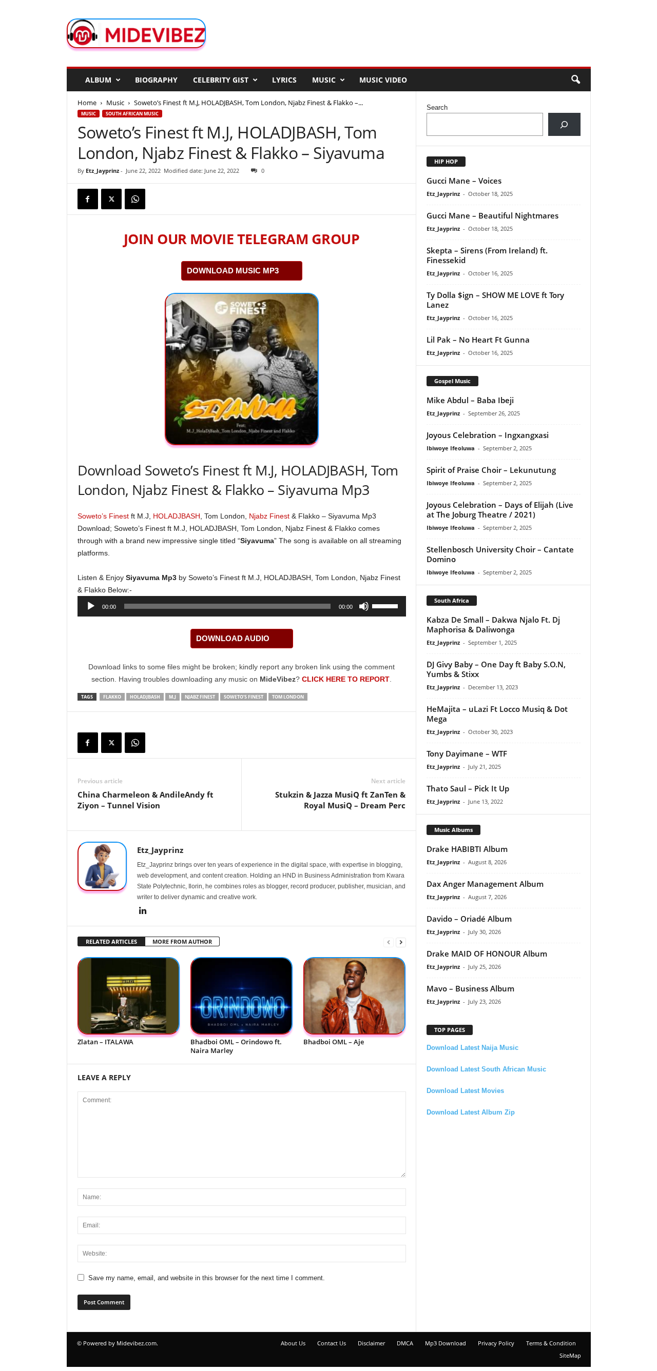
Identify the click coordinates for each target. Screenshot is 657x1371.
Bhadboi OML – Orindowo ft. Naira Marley (236, 1046)
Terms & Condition (551, 1343)
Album (98, 80)
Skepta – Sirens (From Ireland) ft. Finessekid (487, 255)
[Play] (91, 606)
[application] (242, 606)
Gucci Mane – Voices (464, 180)
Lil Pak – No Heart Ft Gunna (478, 339)
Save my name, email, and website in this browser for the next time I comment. (206, 1278)
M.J (172, 696)
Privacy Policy (496, 1343)
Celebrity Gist (220, 80)
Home (87, 102)
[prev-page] (388, 942)
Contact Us (331, 1343)
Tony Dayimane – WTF (467, 753)
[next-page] (401, 942)
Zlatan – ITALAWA (105, 1041)
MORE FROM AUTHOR (182, 941)
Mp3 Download (445, 1343)
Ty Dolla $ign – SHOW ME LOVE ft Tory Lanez (495, 300)
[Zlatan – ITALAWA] (129, 996)
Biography (156, 80)
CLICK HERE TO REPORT (346, 679)
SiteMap (570, 1355)
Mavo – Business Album (470, 988)
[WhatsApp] (135, 199)
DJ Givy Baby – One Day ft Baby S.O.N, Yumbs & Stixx (496, 669)
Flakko (112, 696)
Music (324, 80)
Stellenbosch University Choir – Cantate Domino (500, 554)
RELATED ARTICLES (111, 941)
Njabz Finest (269, 516)
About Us (293, 1343)
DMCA (405, 1343)
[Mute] (364, 606)
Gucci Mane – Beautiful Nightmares (492, 215)
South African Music (132, 113)
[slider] (386, 605)
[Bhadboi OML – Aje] (354, 996)
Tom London (288, 696)
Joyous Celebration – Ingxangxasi (488, 435)
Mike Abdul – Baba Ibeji (470, 400)
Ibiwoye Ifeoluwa (451, 448)
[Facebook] (88, 199)
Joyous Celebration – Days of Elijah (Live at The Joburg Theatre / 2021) (500, 510)
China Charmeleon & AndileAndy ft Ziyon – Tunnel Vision (146, 799)
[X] (111, 199)
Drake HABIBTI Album (467, 849)
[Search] (564, 124)
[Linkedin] (143, 911)
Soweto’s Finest (103, 516)
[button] (575, 80)
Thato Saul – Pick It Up (468, 788)
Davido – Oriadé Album (469, 918)
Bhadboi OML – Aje (333, 1041)
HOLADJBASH (176, 516)
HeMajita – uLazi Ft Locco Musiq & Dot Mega (497, 714)
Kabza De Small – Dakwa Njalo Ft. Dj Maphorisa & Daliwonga (493, 624)
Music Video (383, 80)
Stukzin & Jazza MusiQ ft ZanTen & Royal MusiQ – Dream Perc (340, 799)
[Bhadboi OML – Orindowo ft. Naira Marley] (241, 996)
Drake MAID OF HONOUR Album (487, 953)
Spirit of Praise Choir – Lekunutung (491, 470)
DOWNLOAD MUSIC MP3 (233, 270)
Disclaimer (371, 1343)
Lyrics (284, 80)
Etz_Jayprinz (102, 170)
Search (437, 107)
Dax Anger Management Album (485, 884)
